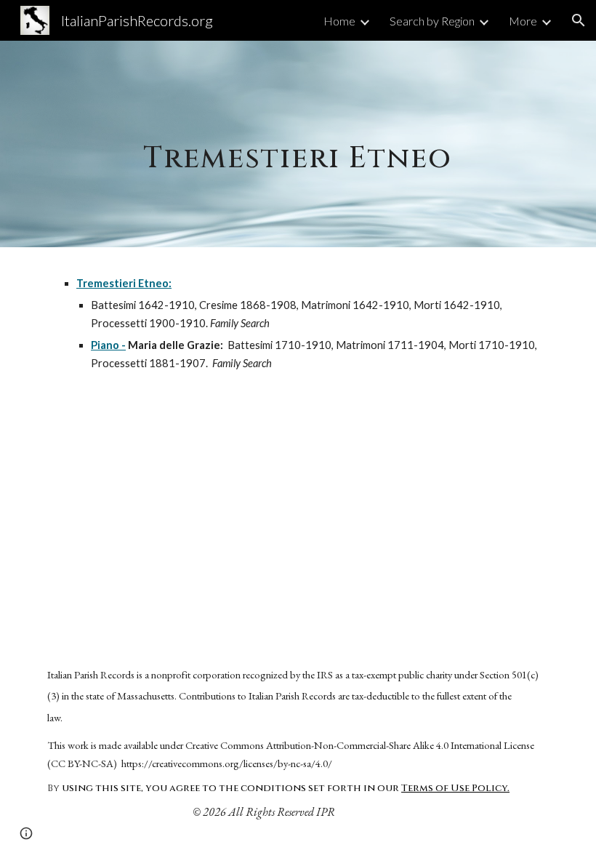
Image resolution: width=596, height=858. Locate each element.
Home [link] (339, 21)
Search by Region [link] (432, 21)
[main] (298, 143)
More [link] (523, 21)
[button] (578, 20)
